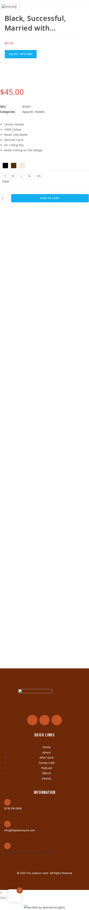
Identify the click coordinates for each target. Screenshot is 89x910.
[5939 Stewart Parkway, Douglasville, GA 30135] (7, 846)
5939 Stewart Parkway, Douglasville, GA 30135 (27, 852)
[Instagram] (44, 720)
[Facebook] (32, 720)
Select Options (21, 54)
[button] (83, 10)
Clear (5, 181)
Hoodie (39, 112)
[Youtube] (57, 720)
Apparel (27, 112)
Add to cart (49, 198)
